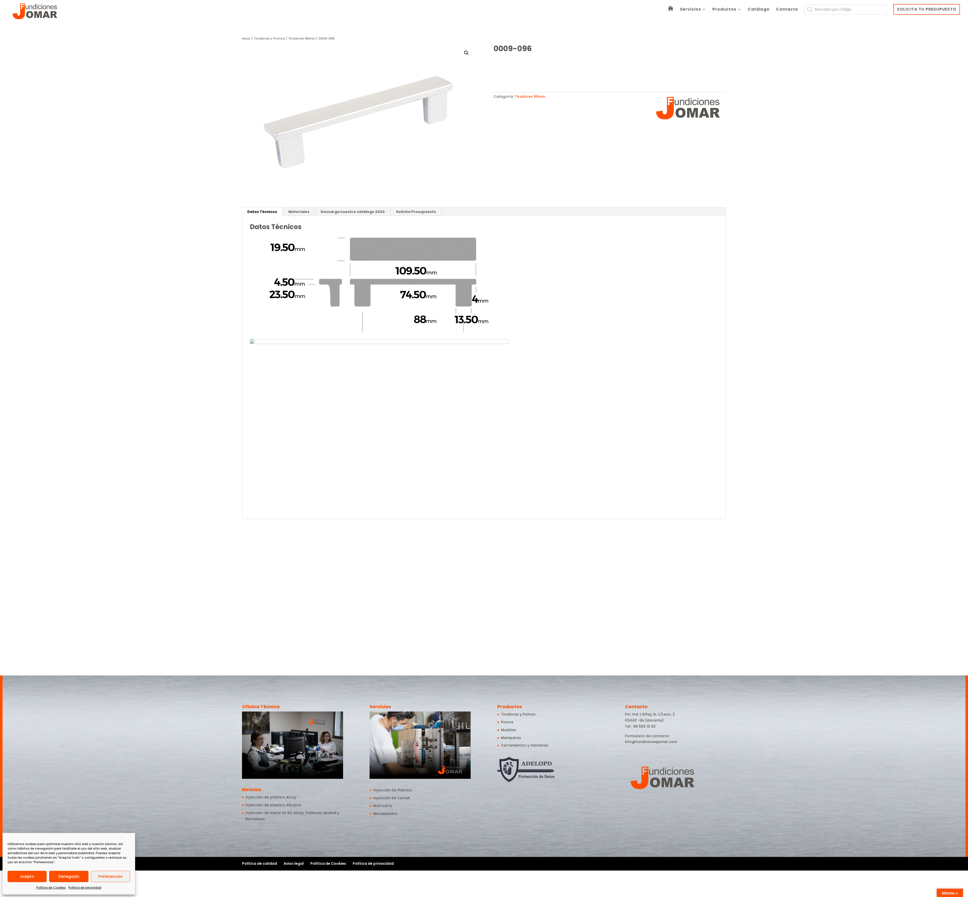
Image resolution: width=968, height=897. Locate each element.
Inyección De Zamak (391, 797)
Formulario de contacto (647, 735)
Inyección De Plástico (392, 790)
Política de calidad (259, 863)
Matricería (382, 805)
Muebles (508, 729)
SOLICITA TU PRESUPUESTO (926, 9)
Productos (724, 10)
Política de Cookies (51, 887)
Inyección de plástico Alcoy (271, 797)
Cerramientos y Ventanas (524, 745)
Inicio (246, 38)
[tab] (262, 211)
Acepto (27, 876)
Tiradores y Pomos (269, 38)
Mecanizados (385, 813)
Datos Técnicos (262, 211)
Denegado (68, 876)
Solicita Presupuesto (416, 211)
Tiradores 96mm (301, 38)
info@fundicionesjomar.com (651, 741)
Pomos (507, 722)
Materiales (298, 211)
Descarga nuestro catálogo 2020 (353, 211)
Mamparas (511, 737)
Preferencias (110, 876)
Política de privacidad (84, 887)
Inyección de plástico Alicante (273, 805)
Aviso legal (294, 863)
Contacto (787, 10)
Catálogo (759, 10)
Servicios (690, 10)
